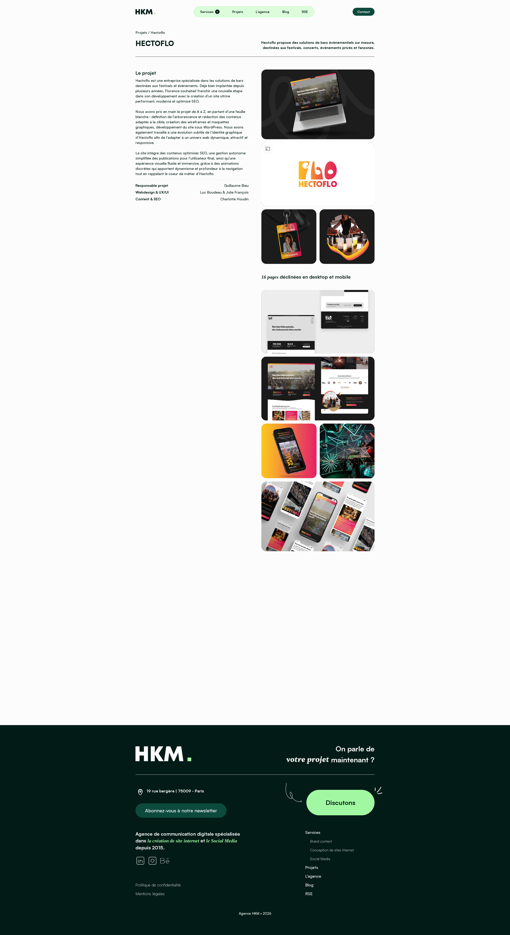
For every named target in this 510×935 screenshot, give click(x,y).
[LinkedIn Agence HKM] (140, 861)
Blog (285, 12)
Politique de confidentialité (158, 884)
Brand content (321, 841)
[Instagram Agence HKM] (152, 861)
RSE (305, 12)
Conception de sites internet (332, 850)
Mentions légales (150, 893)
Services (207, 12)
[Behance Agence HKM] (165, 861)
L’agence (263, 12)
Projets (237, 12)
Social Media (320, 859)
